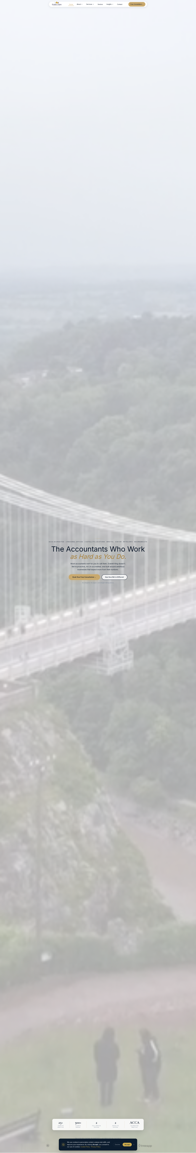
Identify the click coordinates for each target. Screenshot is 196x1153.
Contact (119, 4)
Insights (109, 4)
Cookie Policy (85, 1147)
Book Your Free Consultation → (84, 577)
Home (71, 4)
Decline (117, 1144)
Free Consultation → (136, 4)
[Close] (134, 1144)
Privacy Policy (96, 1147)
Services (89, 4)
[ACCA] (47, 1145)
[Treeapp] (145, 1145)
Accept (127, 1144)
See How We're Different (114, 577)
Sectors (100, 4)
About (79, 4)
